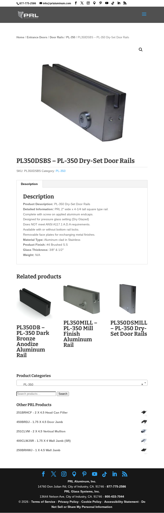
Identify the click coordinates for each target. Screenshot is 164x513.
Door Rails (57, 37)
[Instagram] (88, 3)
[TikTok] (112, 3)
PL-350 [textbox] (80, 384)
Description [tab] (29, 184)
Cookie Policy (91, 501)
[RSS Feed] (124, 3)
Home (20, 37)
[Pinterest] (100, 3)
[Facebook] (75, 3)
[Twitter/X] (82, 3)
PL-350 (70, 37)
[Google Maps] (94, 3)
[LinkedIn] (118, 3)
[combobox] (82, 383)
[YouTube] (106, 3)
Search (63, 393)
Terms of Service (43, 501)
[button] (141, 49)
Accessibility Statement (121, 501)
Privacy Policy (68, 501)
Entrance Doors (37, 37)
